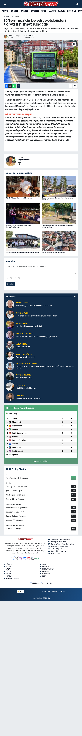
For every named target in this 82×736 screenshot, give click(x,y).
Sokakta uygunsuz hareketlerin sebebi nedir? (34, 305)
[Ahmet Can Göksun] (10, 355)
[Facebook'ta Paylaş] (6, 86)
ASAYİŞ (5, 11)
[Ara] (77, 4)
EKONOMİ (71, 11)
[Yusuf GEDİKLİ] (10, 345)
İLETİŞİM (9, 576)
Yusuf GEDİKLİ (21, 344)
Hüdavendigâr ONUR (24, 334)
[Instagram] (21, 558)
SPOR (43, 11)
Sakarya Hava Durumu (59, 542)
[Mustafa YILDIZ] (10, 314)
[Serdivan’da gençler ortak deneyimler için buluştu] (23, 241)
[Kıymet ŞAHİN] (10, 324)
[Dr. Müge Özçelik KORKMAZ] (10, 366)
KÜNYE (44, 576)
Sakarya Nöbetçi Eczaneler (60, 539)
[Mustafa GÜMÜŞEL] (10, 376)
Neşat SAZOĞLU (22, 303)
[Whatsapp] (37, 558)
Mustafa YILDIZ (22, 313)
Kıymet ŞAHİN (21, 323)
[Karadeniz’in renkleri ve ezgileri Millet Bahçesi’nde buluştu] (23, 213)
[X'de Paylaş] (10, 86)
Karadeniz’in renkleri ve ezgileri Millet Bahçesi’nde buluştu (18, 226)
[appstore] (35, 583)
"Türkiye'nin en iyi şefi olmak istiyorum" (19, 198)
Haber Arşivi (55, 554)
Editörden (20, 385)
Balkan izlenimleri (23, 347)
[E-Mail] (19, 164)
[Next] (33, 558)
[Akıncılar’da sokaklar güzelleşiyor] (59, 241)
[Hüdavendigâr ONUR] (10, 335)
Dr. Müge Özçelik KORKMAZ (27, 363)
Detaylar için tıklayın (41, 461)
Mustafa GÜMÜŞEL (23, 375)
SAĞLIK (61, 11)
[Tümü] (75, 297)
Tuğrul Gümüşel (24, 160)
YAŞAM (52, 11)
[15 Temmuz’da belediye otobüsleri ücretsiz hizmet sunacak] (41, 61)
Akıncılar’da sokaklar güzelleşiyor (53, 252)
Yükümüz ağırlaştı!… (24, 378)
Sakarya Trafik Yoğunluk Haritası (63, 544)
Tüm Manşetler (56, 549)
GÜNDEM (35, 11)
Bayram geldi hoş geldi (25, 357)
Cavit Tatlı (20, 396)
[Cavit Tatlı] (10, 397)
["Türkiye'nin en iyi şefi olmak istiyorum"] (23, 186)
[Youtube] (29, 558)
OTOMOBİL (46, 574)
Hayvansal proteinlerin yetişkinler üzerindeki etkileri (36, 316)
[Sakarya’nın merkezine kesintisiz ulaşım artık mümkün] (59, 186)
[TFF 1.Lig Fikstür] (75, 469)
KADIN (8, 574)
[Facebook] (13, 558)
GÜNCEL (14, 11)
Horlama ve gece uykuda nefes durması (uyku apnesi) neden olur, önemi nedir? (45, 367)
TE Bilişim (46, 598)
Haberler (7, 16)
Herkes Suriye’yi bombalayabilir (28, 398)
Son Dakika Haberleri (58, 551)
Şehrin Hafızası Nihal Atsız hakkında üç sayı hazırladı (37, 336)
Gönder (10, 284)
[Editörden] (10, 386)
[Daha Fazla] (18, 86)
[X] (17, 558)
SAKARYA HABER (12, 579)
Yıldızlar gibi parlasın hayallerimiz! (29, 326)
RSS (21, 591)
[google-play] (46, 583)
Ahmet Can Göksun (24, 354)
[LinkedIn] (25, 558)
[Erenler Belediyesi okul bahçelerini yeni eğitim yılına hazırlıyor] (59, 213)
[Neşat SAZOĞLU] (10, 304)
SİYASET (24, 11)
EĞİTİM (8, 571)
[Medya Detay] (41, 4)
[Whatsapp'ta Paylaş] (14, 86)
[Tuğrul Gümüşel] (11, 161)
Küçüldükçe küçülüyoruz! (26, 388)
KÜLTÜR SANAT (47, 569)
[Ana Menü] (5, 4)
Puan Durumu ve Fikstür (59, 546)
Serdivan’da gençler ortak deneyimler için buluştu (22, 252)
